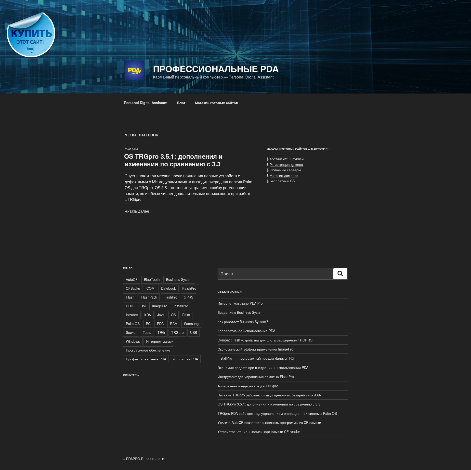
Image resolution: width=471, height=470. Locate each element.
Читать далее (137, 211)
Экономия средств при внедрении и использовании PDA (263, 367)
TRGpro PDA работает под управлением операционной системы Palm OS (277, 413)
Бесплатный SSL (283, 180)
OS (173, 314)
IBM (143, 305)
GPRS (188, 297)
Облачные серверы (285, 169)
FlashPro (170, 297)
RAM (174, 323)
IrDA (147, 314)
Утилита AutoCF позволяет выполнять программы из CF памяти (269, 422)
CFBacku (133, 288)
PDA (160, 323)
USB (193, 332)
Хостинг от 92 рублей (287, 158)
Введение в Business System (240, 312)
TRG (161, 332)
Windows (133, 341)
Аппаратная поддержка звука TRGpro (248, 385)
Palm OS (133, 323)
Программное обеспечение (148, 350)
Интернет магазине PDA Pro (240, 303)
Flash (130, 297)
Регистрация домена (286, 164)
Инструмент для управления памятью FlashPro (256, 376)
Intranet (132, 314)
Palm (186, 314)
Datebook (168, 288)
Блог (181, 102)
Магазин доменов (284, 175)
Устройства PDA (185, 358)
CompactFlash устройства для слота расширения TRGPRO (266, 340)
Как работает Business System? (243, 321)
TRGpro (177, 332)
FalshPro (189, 288)
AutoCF (132, 279)
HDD (129, 305)
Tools (147, 332)
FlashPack (149, 297)
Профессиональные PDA (216, 68)
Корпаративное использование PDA (246, 330)
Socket (131, 332)
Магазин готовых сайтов (216, 102)
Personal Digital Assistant (146, 102)
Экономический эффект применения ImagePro (255, 349)
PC (148, 323)
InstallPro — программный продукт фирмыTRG (256, 358)
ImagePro (159, 305)
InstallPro (181, 305)
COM (150, 288)
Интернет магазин (160, 341)
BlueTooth (152, 279)
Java (161, 314)
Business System (179, 279)
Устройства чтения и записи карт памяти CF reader (259, 431)
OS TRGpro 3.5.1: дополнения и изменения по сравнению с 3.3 (173, 160)
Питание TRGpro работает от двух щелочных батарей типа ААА (269, 394)
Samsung (191, 323)
